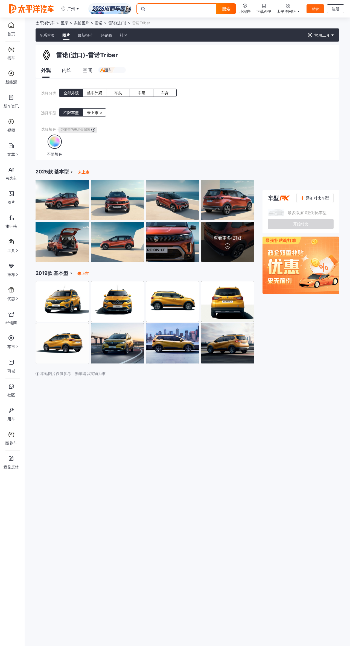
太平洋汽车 (45, 23)
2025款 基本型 (52, 171)
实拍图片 (81, 23)
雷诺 (99, 23)
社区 (123, 35)
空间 (87, 70)
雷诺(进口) (117, 23)
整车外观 (94, 93)
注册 (335, 9)
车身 (165, 93)
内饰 (67, 70)
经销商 (106, 35)
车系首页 (47, 35)
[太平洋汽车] (31, 9)
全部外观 (71, 93)
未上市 (93, 112)
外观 (46, 70)
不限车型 (71, 112)
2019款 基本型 (52, 273)
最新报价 (85, 35)
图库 (64, 23)
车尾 (141, 93)
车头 (118, 93)
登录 (315, 8)
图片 (66, 35)
